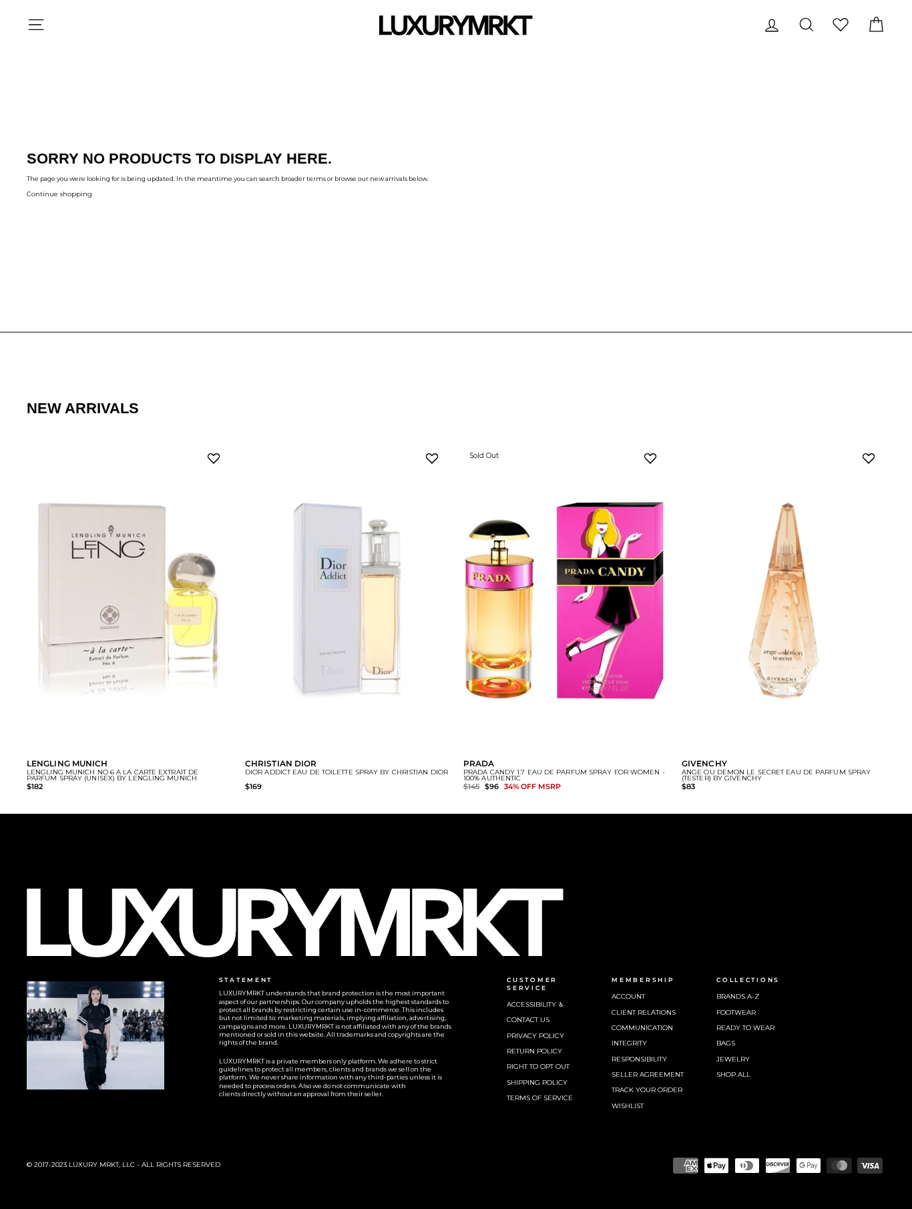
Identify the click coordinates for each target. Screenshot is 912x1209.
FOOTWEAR (736, 1012)
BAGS (725, 1043)
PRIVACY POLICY (535, 1035)
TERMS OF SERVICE (540, 1098)
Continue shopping (59, 194)
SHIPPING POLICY (537, 1082)
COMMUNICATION (642, 1027)
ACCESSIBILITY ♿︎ (535, 1004)
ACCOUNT (628, 996)
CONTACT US (528, 1019)
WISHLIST (628, 1106)
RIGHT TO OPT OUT (538, 1066)
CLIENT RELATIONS (644, 1012)
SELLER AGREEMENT (648, 1074)
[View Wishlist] (840, 24)
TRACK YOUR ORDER (647, 1089)
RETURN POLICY (534, 1051)
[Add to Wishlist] (216, 462)
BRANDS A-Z (737, 996)
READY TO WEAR (745, 1027)
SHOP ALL (733, 1074)
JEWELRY (733, 1059)
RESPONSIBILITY (639, 1059)
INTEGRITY (629, 1043)
